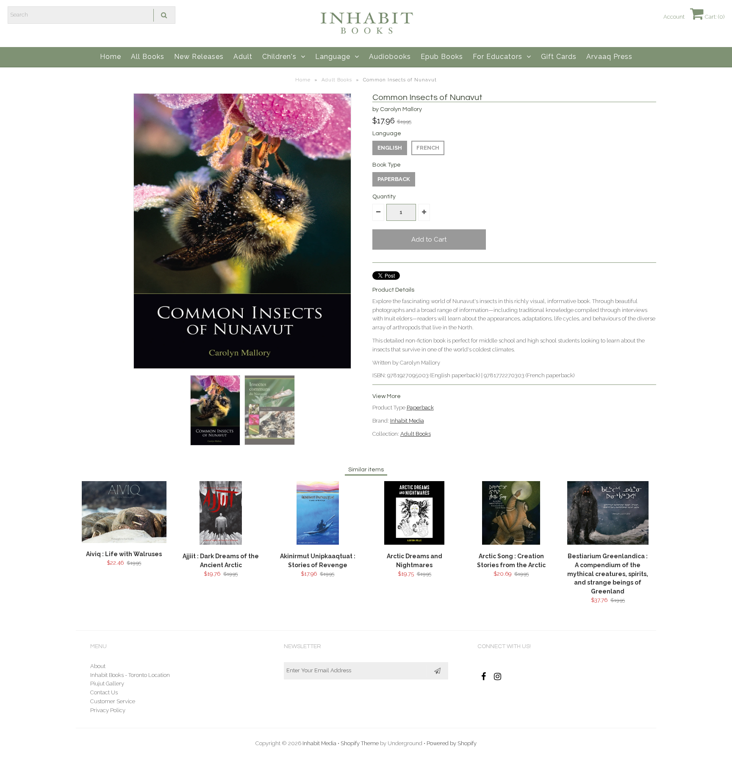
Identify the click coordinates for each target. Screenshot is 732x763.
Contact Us (104, 692)
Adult (242, 57)
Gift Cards (559, 57)
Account (674, 17)
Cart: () (714, 17)
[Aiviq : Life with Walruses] (124, 541)
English (389, 148)
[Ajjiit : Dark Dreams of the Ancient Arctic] (221, 543)
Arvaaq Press (609, 57)
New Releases (199, 57)
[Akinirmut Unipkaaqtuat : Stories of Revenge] (318, 543)
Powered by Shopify (452, 743)
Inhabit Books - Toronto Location (130, 675)
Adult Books (337, 80)
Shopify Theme (360, 743)
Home (110, 57)
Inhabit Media (407, 421)
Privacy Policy (107, 710)
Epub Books (442, 57)
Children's (279, 57)
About (97, 666)
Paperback (393, 179)
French (427, 148)
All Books (147, 57)
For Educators (497, 57)
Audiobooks (390, 57)
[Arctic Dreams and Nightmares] (414, 543)
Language (332, 57)
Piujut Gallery (107, 683)
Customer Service (112, 701)
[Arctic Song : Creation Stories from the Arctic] (511, 543)
